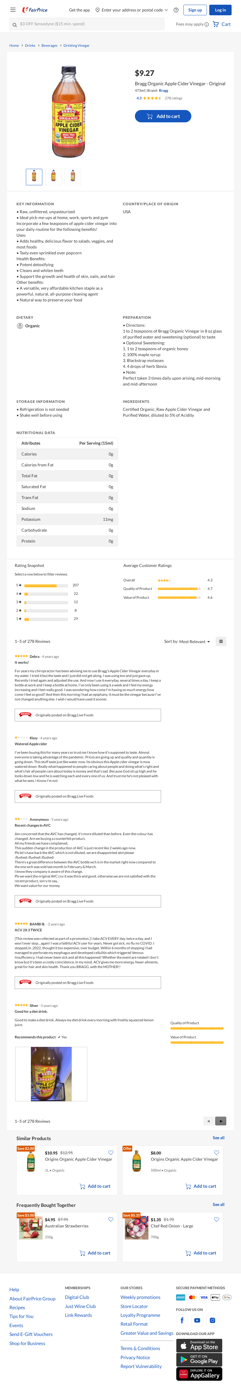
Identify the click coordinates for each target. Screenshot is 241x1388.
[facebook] (182, 1324)
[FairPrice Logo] (35, 10)
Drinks (30, 45)
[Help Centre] (176, 10)
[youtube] (197, 1324)
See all (219, 1137)
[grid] (120, 1171)
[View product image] (34, 175)
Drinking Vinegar (76, 45)
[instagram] (212, 1324)
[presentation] (51, 1074)
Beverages (49, 45)
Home (14, 45)
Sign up (195, 9)
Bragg (163, 90)
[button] (206, 24)
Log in (220, 9)
